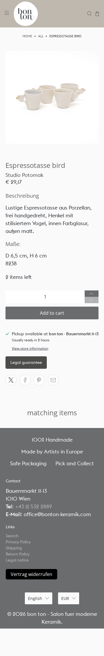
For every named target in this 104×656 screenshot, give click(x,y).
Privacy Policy (18, 541)
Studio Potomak (24, 175)
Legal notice (17, 560)
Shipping (14, 548)
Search (12, 535)
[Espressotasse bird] (52, 97)
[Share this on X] (10, 380)
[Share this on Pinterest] (39, 380)
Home (27, 36)
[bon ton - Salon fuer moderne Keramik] (48, 13)
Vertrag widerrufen (31, 574)
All (40, 36)
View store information (30, 348)
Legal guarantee (26, 362)
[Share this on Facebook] (25, 380)
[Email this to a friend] (53, 380)
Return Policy (17, 554)
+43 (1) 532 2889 (33, 506)
